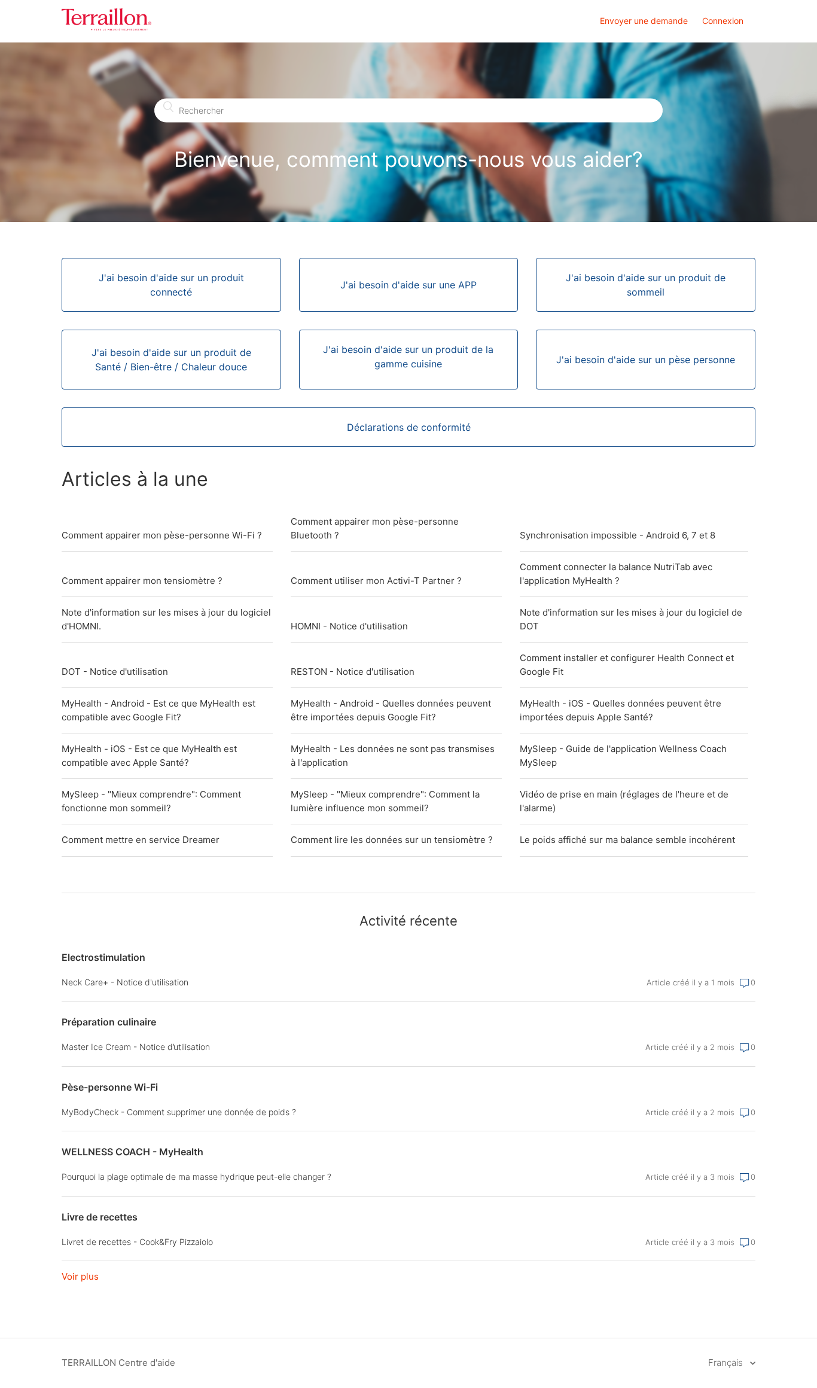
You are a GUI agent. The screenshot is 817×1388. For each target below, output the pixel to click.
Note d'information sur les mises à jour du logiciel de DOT (631, 619)
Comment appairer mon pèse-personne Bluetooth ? (375, 528)
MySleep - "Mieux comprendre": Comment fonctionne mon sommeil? (151, 801)
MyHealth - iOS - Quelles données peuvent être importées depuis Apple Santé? (620, 710)
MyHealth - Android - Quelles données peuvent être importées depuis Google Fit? (391, 710)
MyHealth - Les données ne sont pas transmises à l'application (393, 755)
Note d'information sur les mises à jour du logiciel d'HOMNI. (166, 619)
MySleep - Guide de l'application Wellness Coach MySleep (623, 755)
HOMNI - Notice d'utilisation (349, 626)
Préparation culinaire (109, 1022)
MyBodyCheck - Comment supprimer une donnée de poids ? (179, 1112)
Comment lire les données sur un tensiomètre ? (392, 839)
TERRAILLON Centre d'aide (118, 1362)
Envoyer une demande (644, 21)
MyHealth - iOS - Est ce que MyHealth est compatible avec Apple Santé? (149, 755)
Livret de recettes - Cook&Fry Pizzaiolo (137, 1242)
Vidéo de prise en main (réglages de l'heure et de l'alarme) (624, 801)
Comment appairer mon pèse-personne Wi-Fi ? (162, 535)
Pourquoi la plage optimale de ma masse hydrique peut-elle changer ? (196, 1176)
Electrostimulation (103, 957)
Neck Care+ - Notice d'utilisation (125, 982)
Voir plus (80, 1276)
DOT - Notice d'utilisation (115, 671)
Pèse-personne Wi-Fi (110, 1087)
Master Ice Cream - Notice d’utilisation (136, 1047)
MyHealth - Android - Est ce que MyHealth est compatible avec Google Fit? (158, 710)
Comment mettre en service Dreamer (141, 839)
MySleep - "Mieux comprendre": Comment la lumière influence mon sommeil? (385, 801)
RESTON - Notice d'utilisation (352, 671)
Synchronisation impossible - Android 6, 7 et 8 (617, 535)
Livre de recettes (100, 1217)
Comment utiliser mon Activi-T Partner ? (376, 580)
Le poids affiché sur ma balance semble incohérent (627, 839)
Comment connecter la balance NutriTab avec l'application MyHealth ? (616, 573)
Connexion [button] (722, 21)
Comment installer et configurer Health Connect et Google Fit (627, 664)
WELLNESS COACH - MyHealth (132, 1152)
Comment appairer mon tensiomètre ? (142, 580)
